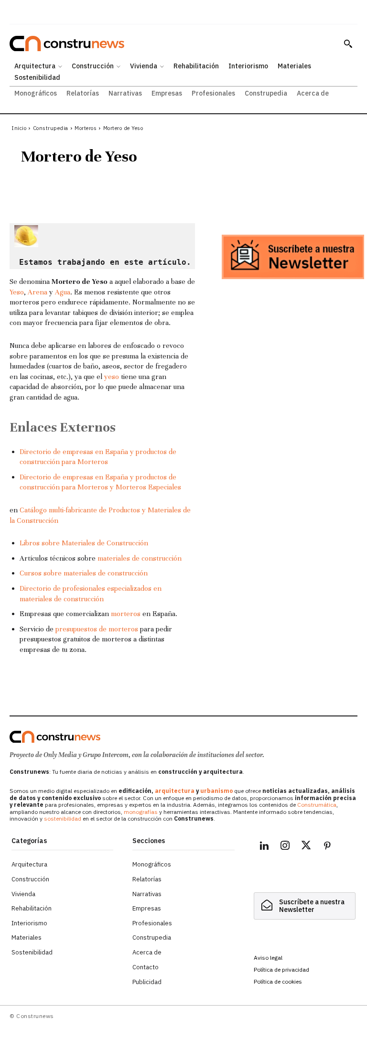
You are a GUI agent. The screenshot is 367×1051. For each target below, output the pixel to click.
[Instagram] (285, 846)
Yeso (17, 292)
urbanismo (216, 790)
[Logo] (55, 737)
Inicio (18, 128)
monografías (141, 811)
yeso (111, 376)
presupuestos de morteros (96, 629)
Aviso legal (268, 957)
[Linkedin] (264, 846)
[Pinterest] (327, 846)
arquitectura (174, 790)
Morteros (86, 128)
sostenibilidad (62, 818)
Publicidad (147, 982)
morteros (125, 613)
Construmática (316, 804)
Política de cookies (278, 981)
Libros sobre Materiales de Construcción (84, 543)
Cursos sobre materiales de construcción (84, 573)
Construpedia (50, 128)
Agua (62, 292)
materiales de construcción (139, 558)
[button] (347, 43)
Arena (37, 292)
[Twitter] (306, 846)
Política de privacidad (281, 969)
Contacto (145, 967)
